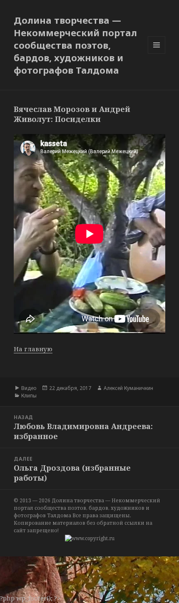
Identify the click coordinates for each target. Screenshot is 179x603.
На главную (33, 349)
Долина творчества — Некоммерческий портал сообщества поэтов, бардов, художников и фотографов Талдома (75, 45)
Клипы (29, 395)
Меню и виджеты (156, 53)
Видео (29, 388)
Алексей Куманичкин (128, 388)
